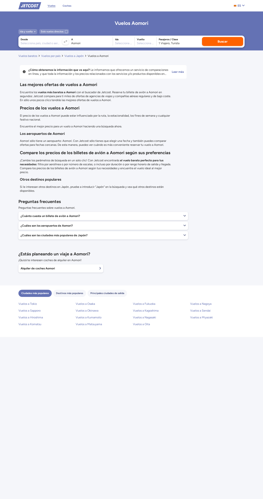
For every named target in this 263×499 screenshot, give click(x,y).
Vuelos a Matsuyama (89, 324)
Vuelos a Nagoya (200, 303)
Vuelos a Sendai (200, 310)
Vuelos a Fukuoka (144, 303)
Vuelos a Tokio (27, 303)
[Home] (29, 5)
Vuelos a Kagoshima (146, 310)
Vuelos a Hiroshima (30, 317)
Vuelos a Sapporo (29, 310)
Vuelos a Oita (141, 324)
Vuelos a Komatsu (29, 324)
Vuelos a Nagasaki (144, 317)
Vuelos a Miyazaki (201, 317)
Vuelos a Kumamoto (88, 317)
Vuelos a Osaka (85, 303)
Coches (67, 5)
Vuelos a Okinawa (87, 310)
